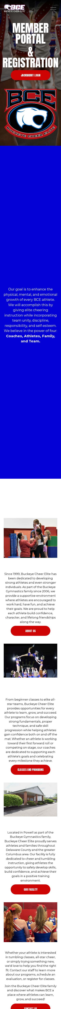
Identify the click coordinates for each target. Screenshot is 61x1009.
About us (30, 631)
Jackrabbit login (30, 75)
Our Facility (30, 889)
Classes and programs (30, 770)
